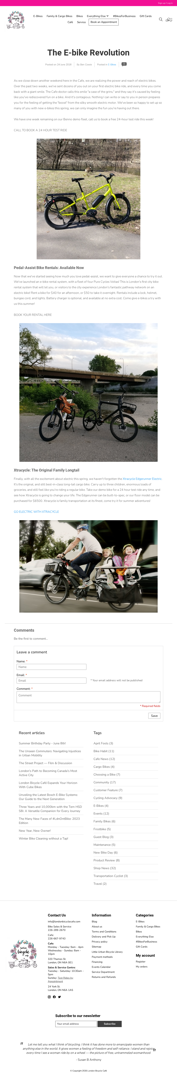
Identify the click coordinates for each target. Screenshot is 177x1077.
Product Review (107, 860)
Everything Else (145, 936)
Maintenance (104, 845)
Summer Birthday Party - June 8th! (42, 743)
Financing (97, 962)
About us (97, 926)
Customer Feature (108, 790)
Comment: (25, 689)
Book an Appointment (104, 22)
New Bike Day (106, 852)
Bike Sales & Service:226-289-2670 (60, 928)
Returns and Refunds (104, 977)
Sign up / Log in (165, 3)
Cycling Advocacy (108, 798)
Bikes (79, 16)
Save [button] (154, 716)
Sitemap (96, 946)
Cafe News (104, 759)
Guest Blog (104, 837)
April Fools (103, 743)
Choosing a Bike (107, 774)
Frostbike (102, 829)
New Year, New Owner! (35, 831)
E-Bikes (38, 16)
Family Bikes (104, 821)
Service (81, 22)
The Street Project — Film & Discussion (45, 763)
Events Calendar (101, 967)
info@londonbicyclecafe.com (64, 921)
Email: (22, 675)
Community (105, 782)
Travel (100, 884)
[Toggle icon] (160, 19)
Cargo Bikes (104, 767)
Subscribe (109, 1024)
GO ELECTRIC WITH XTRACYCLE (36, 512)
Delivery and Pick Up (104, 936)
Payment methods (102, 957)
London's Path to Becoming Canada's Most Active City (48, 773)
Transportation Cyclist (111, 876)
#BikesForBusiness (124, 16)
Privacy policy (100, 941)
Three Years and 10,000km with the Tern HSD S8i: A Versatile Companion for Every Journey (50, 809)
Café (70, 22)
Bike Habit (104, 751)
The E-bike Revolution (88, 53)
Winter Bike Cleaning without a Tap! (43, 838)
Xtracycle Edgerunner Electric (142, 479)
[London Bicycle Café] (16, 19)
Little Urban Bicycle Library (107, 952)
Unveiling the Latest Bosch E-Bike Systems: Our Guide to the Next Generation (48, 797)
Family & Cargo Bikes (59, 16)
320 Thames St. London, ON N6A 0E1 (60, 960)
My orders (141, 966)
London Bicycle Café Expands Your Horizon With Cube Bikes (48, 785)
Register (140, 961)
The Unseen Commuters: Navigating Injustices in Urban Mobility (50, 753)
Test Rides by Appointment (60, 979)
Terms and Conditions (104, 931)
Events (101, 813)
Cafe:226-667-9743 (57, 936)
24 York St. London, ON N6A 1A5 (60, 988)
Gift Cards (146, 16)
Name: (22, 661)
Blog (94, 921)
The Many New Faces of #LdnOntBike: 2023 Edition (49, 821)
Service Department (103, 972)
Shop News (105, 868)
